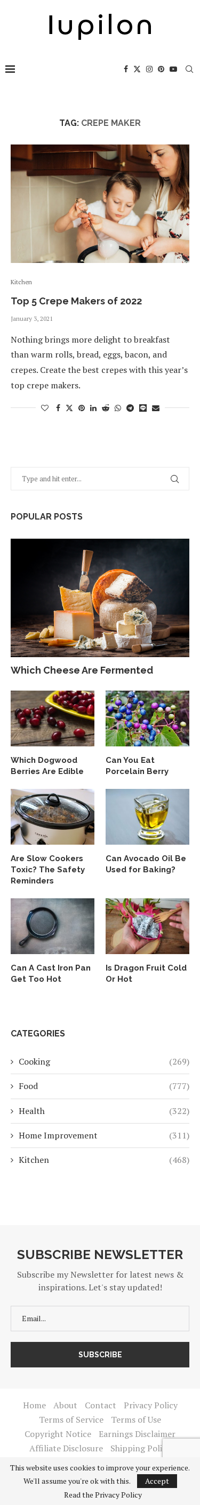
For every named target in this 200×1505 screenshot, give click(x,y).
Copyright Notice (58, 1434)
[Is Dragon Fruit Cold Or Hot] (147, 926)
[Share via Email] (155, 408)
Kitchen (104, 1160)
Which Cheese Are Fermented (82, 670)
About (65, 1405)
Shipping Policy (140, 1448)
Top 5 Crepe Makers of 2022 (76, 301)
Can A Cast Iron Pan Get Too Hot (51, 973)
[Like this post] (45, 408)
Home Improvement (104, 1135)
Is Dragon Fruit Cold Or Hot (146, 973)
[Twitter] (137, 69)
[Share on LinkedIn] (93, 408)
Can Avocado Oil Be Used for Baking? (146, 864)
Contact (100, 1405)
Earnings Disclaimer (137, 1434)
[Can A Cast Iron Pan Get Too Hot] (52, 926)
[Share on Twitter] (69, 408)
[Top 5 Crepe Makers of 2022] (100, 203)
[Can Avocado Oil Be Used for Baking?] (147, 817)
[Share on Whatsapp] (118, 408)
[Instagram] (149, 69)
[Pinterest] (161, 69)
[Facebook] (126, 69)
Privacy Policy (151, 1405)
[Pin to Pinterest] (81, 408)
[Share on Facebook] (58, 408)
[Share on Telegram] (130, 408)
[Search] (189, 69)
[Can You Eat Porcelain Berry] (147, 718)
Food (104, 1086)
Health (104, 1111)
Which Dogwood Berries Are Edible (47, 765)
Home (34, 1405)
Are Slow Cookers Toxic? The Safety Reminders (48, 870)
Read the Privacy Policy (103, 1495)
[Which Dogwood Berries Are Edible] (52, 718)
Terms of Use (136, 1419)
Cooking (104, 1061)
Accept (157, 1481)
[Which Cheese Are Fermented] (100, 598)
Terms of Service (71, 1419)
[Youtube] (173, 69)
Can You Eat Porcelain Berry (137, 765)
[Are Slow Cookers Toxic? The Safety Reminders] (52, 817)
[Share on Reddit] (105, 408)
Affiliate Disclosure (66, 1448)
